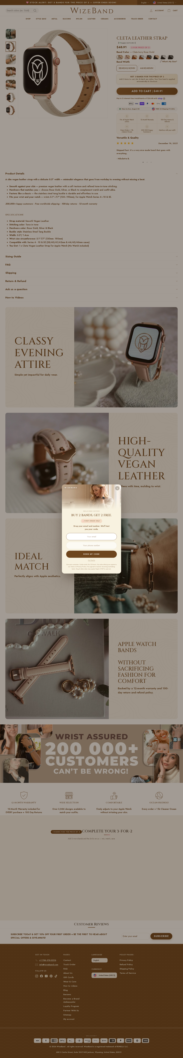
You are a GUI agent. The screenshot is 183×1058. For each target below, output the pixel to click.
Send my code (91, 554)
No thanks (91, 560)
